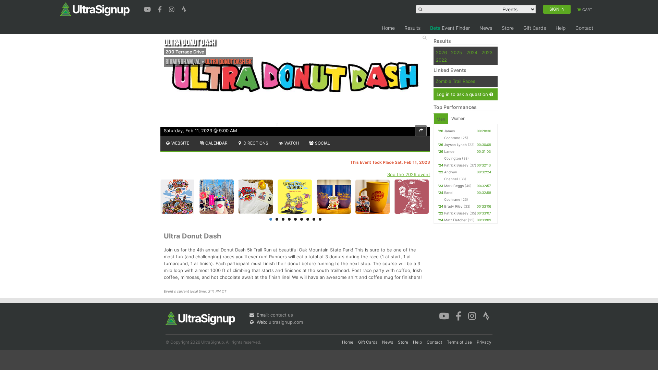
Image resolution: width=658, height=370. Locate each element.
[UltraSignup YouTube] (148, 8)
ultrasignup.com (286, 322)
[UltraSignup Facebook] (160, 8)
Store (508, 28)
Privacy (484, 342)
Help (561, 28)
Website (179, 143)
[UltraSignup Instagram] (172, 8)
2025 (456, 52)
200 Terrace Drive (185, 51)
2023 (487, 52)
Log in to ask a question (463, 94)
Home (388, 28)
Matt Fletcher (455, 220)
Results (412, 28)
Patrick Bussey (456, 165)
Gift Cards (534, 28)
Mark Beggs (454, 186)
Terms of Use (459, 342)
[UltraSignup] (95, 9)
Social (322, 143)
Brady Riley (453, 206)
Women (458, 118)
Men (441, 119)
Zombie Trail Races (455, 81)
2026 (441, 52)
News (485, 28)
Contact (584, 28)
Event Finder (450, 28)
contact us (281, 315)
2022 (441, 60)
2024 (471, 52)
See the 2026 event (408, 174)
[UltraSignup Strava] (184, 8)
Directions (255, 143)
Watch (291, 143)
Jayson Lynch (455, 145)
